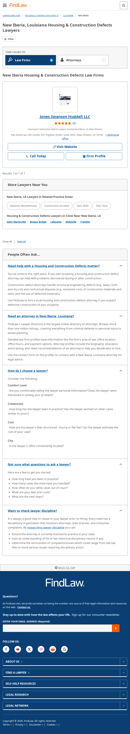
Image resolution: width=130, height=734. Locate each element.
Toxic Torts (102, 205)
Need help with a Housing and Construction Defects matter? (54, 266)
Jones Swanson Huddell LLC (65, 116)
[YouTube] (17, 649)
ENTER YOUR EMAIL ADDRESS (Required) (26, 621)
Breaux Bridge (38, 221)
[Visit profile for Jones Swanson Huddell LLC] (65, 99)
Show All (7, 241)
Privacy (19, 724)
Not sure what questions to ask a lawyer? (39, 464)
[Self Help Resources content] (123, 683)
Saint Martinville (16, 221)
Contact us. (24, 607)
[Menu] (4, 5)
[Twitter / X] (29, 649)
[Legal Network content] (123, 705)
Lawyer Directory (11, 15)
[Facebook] (6, 649)
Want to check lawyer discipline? (32, 511)
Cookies (51, 724)
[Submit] (116, 628)
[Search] (123, 5)
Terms (6, 724)
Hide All (21, 241)
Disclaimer (35, 724)
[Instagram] (41, 649)
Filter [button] (10, 39)
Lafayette (55, 221)
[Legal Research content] (123, 694)
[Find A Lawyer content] (123, 672)
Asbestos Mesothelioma (23, 205)
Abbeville (71, 221)
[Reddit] (52, 649)
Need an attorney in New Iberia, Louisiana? (41, 316)
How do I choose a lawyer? (28, 371)
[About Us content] (123, 661)
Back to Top (66, 567)
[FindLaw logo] (19, 5)
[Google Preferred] (64, 649)
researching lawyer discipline (45, 527)
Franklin (85, 221)
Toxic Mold (83, 205)
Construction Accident (56, 205)
